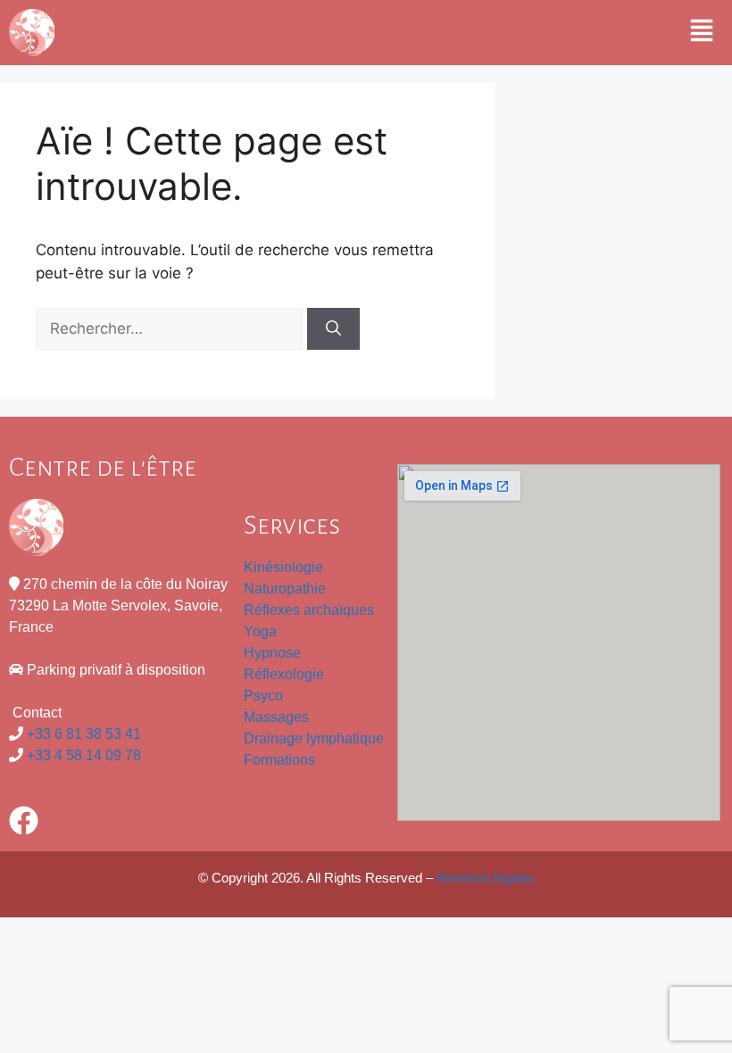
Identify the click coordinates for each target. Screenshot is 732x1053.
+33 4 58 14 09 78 (84, 755)
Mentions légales (486, 877)
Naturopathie (286, 588)
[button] (701, 32)
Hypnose (272, 652)
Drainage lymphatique (314, 738)
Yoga (260, 631)
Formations (279, 759)
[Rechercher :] (171, 328)
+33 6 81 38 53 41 (84, 734)
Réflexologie (284, 674)
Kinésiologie (283, 567)
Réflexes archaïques (309, 610)
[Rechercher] (333, 329)
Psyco (263, 695)
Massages (276, 717)
